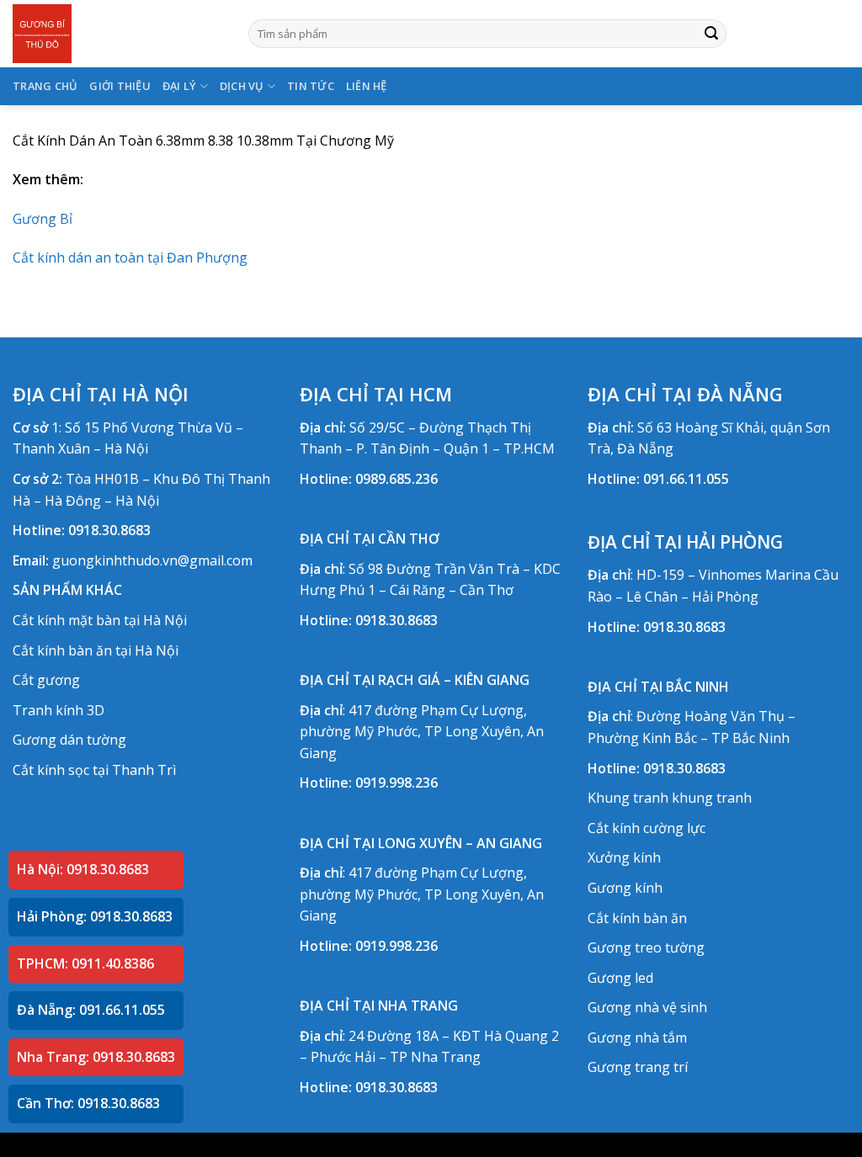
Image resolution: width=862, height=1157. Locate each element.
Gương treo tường (646, 947)
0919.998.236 (396, 782)
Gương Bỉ (42, 219)
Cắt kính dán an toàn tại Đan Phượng (130, 257)
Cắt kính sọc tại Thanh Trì (94, 770)
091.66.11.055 (686, 479)
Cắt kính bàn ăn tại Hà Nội (95, 650)
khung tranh (712, 797)
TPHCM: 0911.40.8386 (85, 963)
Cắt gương (46, 680)
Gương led (620, 978)
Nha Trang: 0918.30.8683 (96, 1057)
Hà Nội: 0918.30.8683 (83, 869)
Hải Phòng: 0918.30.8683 (95, 916)
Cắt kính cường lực (646, 828)
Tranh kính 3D (58, 710)
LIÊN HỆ (366, 85)
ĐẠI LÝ (179, 85)
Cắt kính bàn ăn (637, 918)
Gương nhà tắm (637, 1037)
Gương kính (625, 887)
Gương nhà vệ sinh (647, 1007)
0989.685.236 (396, 479)
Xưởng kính (624, 857)
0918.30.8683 (109, 530)
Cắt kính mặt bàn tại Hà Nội (100, 620)
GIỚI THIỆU (120, 85)
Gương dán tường (69, 739)
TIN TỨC (310, 85)
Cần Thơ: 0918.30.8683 (88, 1103)
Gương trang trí (638, 1067)
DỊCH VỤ (242, 85)
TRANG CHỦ (45, 85)
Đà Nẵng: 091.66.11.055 (91, 1009)
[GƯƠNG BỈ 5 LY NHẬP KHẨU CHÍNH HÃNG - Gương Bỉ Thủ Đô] (118, 33)
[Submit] (711, 33)
